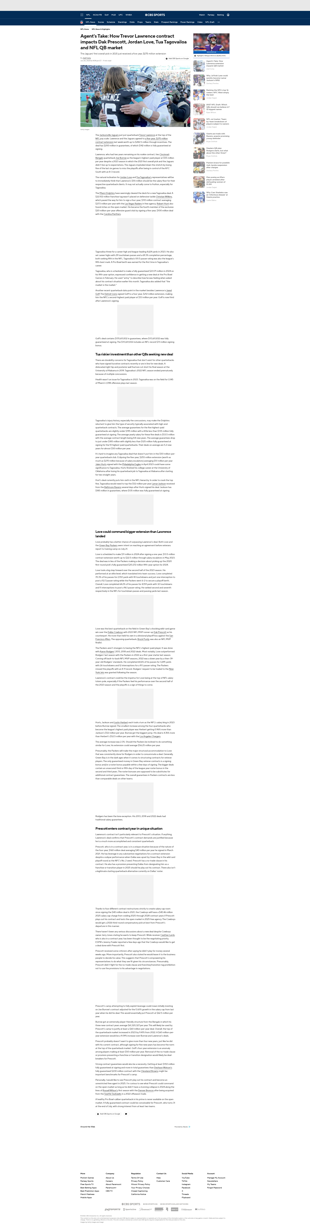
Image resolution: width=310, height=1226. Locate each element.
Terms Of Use (137, 1178)
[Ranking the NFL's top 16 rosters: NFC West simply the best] (199, 95)
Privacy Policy (137, 1181)
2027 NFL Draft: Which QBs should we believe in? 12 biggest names (218, 106)
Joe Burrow (121, 158)
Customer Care (163, 1181)
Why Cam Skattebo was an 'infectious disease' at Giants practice (217, 194)
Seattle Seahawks (112, 1094)
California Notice (138, 1192)
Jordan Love (126, 177)
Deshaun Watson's (163, 1067)
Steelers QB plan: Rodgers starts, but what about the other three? (217, 150)
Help (158, 1178)
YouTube (186, 1178)
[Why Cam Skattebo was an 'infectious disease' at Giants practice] (199, 197)
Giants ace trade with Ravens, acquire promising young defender (217, 136)
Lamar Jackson (159, 483)
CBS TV (109, 1191)
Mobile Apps (86, 1197)
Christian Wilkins (164, 196)
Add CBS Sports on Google (179, 58)
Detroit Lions (111, 294)
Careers (109, 1181)
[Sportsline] (129, 1209)
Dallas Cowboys (115, 632)
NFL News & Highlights (101, 29)
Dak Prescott (160, 632)
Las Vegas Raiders (133, 203)
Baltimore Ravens (112, 487)
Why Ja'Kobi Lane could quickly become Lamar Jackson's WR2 (217, 77)
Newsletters (212, 1181)
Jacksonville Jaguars (109, 135)
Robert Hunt (163, 203)
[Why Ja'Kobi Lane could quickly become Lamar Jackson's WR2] (199, 80)
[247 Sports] (112, 1209)
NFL (97, 138)
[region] (211, 43)
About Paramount (113, 1184)
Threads (185, 1194)
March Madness (87, 1194)
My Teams (211, 1184)
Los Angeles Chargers (150, 736)
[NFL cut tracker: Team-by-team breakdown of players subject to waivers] (199, 124)
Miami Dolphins (107, 193)
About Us (110, 1178)
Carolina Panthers (112, 214)
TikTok (184, 1181)
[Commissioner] (161, 1208)
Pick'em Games (87, 1178)
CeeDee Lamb (167, 935)
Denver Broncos (146, 1090)
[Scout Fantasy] (186, 1209)
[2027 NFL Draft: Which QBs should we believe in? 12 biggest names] (199, 109)
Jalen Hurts (100, 464)
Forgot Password (214, 1188)
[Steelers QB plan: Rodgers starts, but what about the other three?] (199, 153)
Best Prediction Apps (89, 1191)
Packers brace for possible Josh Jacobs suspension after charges (218, 165)
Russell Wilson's (110, 1090)
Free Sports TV (87, 1184)
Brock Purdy (143, 639)
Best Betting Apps (88, 1188)
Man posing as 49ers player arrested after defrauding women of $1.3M (215, 181)
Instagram (186, 1184)
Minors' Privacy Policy (140, 1184)
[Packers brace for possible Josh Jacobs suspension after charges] (199, 167)
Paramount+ (111, 1188)
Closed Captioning (139, 1189)
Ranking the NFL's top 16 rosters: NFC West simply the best (217, 92)
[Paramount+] (145, 1209)
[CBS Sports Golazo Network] (174, 1204)
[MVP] (174, 1208)
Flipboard (186, 1197)
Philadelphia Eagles (131, 464)
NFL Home (84, 29)
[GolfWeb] (200, 1209)
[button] (219, 22)
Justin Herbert (121, 722)
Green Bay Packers (108, 545)
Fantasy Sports (86, 1181)
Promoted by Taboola (181, 1127)
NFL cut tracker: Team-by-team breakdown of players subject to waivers (217, 121)
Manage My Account (216, 1178)
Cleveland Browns (149, 1071)
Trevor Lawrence (147, 135)
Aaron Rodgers (107, 651)
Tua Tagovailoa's (144, 177)
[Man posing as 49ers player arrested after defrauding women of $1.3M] (199, 182)
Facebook (186, 1188)
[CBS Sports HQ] (150, 1204)
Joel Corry (87, 58)
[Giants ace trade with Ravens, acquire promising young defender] (199, 138)
